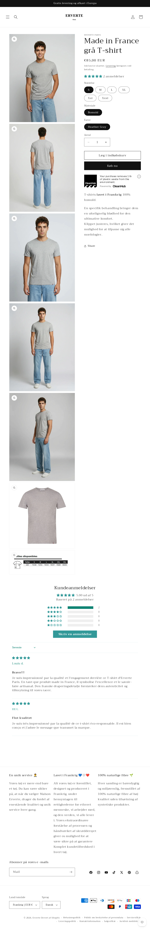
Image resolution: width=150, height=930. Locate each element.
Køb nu (112, 165)
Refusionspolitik (71, 917)
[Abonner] (71, 872)
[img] (21, 658)
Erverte (37, 918)
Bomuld (93, 112)
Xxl (90, 98)
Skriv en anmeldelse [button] (75, 634)
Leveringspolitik (67, 921)
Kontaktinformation (90, 921)
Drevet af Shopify (50, 918)
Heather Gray (97, 127)
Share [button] (91, 246)
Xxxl (105, 98)
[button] (8, 17)
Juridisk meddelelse (130, 921)
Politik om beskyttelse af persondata (103, 917)
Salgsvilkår (110, 921)
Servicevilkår (134, 917)
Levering (111, 66)
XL (124, 90)
